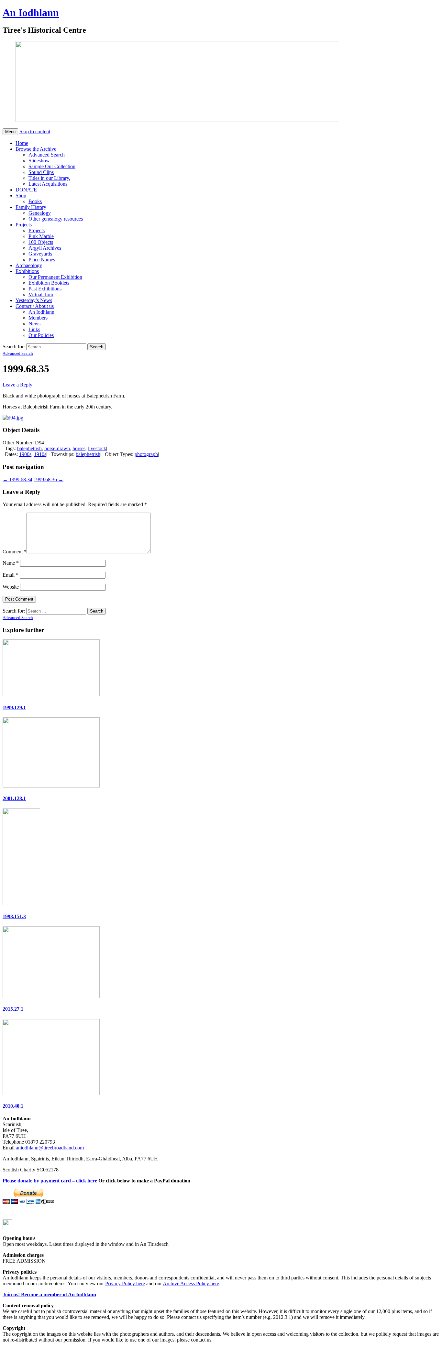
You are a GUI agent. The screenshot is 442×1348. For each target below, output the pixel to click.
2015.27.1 (13, 1009)
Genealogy (39, 213)
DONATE (26, 189)
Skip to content (34, 131)
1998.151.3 (14, 916)
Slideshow (39, 160)
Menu (10, 131)
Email (10, 575)
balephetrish (29, 448)
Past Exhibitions (44, 288)
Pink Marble (41, 236)
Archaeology (29, 265)
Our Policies (41, 335)
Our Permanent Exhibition (55, 277)
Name (11, 563)
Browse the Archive (36, 149)
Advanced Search (46, 155)
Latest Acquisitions (47, 184)
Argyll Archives (44, 248)
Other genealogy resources (55, 219)
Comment (15, 551)
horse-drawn (57, 448)
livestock (97, 448)
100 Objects (40, 242)
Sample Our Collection (51, 166)
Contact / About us (35, 306)
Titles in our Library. (49, 178)
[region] (164, 82)
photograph (146, 454)
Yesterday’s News (34, 300)
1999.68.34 (17, 479)
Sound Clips (41, 172)
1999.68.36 (48, 479)
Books (35, 201)
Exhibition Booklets (48, 283)
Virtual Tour (40, 294)
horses (78, 448)
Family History (31, 207)
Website (11, 587)
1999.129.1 (14, 707)
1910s (40, 454)
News (34, 323)
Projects (24, 224)
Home (22, 143)
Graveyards (40, 253)
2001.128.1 (14, 798)
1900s (25, 454)
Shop (21, 195)
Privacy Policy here (125, 1283)
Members (38, 318)
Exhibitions (27, 271)
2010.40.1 (13, 1106)
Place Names (41, 259)
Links (34, 329)
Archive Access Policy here (191, 1283)
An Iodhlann (31, 12)
